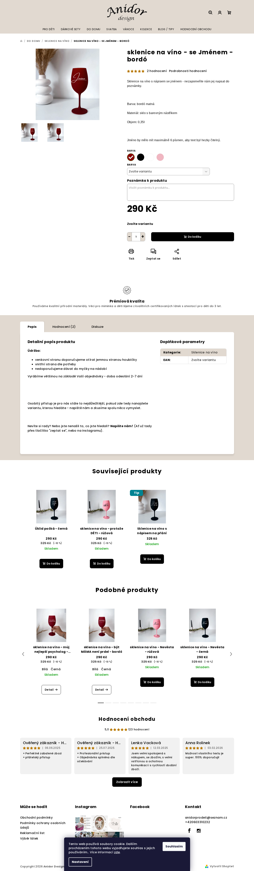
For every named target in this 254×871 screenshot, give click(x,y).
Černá (56, 669)
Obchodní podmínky (36, 817)
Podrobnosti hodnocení (188, 71)
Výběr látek (29, 838)
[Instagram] (198, 830)
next (231, 654)
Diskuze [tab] (98, 327)
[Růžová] (160, 157)
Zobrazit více (127, 782)
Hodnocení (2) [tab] (64, 327)
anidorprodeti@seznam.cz (206, 817)
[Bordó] (131, 157)
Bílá (45, 669)
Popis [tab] (32, 327)
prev (23, 654)
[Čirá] (150, 157)
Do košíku (194, 237)
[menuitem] (49, 29)
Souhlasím (174, 846)
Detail (49, 690)
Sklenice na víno (204, 352)
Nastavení (80, 862)
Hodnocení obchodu (127, 719)
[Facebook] (189, 830)
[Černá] (140, 157)
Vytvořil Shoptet (222, 866)
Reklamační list (32, 833)
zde (117, 852)
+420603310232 (197, 822)
